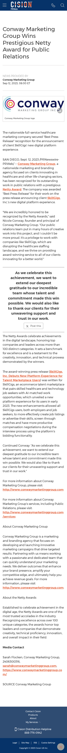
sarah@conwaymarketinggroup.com (29, 666)
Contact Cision (33, 711)
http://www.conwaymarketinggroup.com (33, 489)
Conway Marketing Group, (37, 164)
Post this (35, 326)
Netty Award (12, 189)
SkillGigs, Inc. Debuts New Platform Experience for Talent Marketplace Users (33, 376)
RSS (35, 743)
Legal (15, 743)
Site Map (25, 743)
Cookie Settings (48, 743)
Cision (38, 748)
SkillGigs (53, 198)
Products (33, 715)
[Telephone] (53, 5)
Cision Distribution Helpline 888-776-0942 (34, 731)
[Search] (62, 5)
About (33, 718)
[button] (33, 104)
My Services (32, 722)
